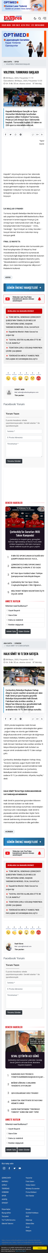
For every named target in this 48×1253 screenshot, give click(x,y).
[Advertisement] (20, 153)
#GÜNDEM (9, 832)
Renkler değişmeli (15, 625)
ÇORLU (4, 1185)
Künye (28, 1209)
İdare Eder (12, 615)
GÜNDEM (17, 643)
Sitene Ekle (30, 1223)
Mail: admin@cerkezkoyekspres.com (26, 392)
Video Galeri (30, 1185)
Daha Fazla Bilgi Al (21, 1251)
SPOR (16, 62)
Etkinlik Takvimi (7, 1223)
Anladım (40, 1248)
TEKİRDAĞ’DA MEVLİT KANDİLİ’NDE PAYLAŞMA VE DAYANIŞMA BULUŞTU (22, 357)
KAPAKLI (5, 1181)
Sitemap (29, 1220)
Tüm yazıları (19, 395)
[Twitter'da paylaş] (11, 134)
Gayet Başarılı (14, 610)
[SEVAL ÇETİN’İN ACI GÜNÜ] (25, 1042)
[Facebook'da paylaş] (5, 134)
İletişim (28, 1231)
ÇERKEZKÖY (6, 1178)
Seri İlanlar (30, 1196)
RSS (27, 1216)
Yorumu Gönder (14, 461)
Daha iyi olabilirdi (15, 620)
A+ (37, 134)
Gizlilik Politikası (32, 1213)
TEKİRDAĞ (5, 1188)
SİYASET (5, 1203)
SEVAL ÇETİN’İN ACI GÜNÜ (25, 1056)
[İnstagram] (4, 1168)
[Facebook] (9, 1168)
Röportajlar (6, 1209)
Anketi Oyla (11, 631)
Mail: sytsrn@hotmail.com (23, 946)
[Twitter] (14, 1168)
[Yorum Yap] (33, 134)
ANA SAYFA (8, 62)
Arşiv (28, 1227)
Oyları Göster (24, 631)
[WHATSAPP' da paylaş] (16, 134)
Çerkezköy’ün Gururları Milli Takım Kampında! (25, 533)
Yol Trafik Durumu (8, 1220)
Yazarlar (29, 1178)
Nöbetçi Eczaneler (33, 1188)
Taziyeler (5, 1216)
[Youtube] (19, 1168)
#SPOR (7, 277)
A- (42, 134)
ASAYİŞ (4, 1199)
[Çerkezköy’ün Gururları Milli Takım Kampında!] (25, 518)
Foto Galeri (30, 1181)
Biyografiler (6, 1213)
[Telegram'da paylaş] (21, 134)
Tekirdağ (38, 83)
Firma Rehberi (31, 1192)
